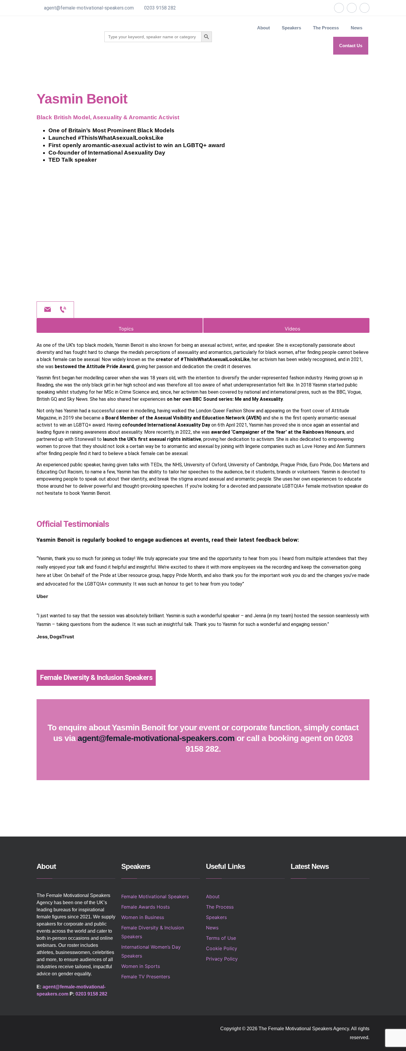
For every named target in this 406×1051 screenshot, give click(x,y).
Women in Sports (140, 966)
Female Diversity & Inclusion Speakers (96, 677)
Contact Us (350, 45)
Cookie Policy (221, 948)
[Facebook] (339, 8)
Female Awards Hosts (145, 907)
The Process (326, 27)
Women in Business (142, 917)
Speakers (216, 917)
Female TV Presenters (145, 977)
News (356, 27)
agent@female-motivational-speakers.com (89, 8)
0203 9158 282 (160, 8)
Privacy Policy (222, 959)
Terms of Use (221, 938)
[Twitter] (352, 8)
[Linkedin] (364, 8)
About (263, 27)
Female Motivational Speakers (155, 896)
